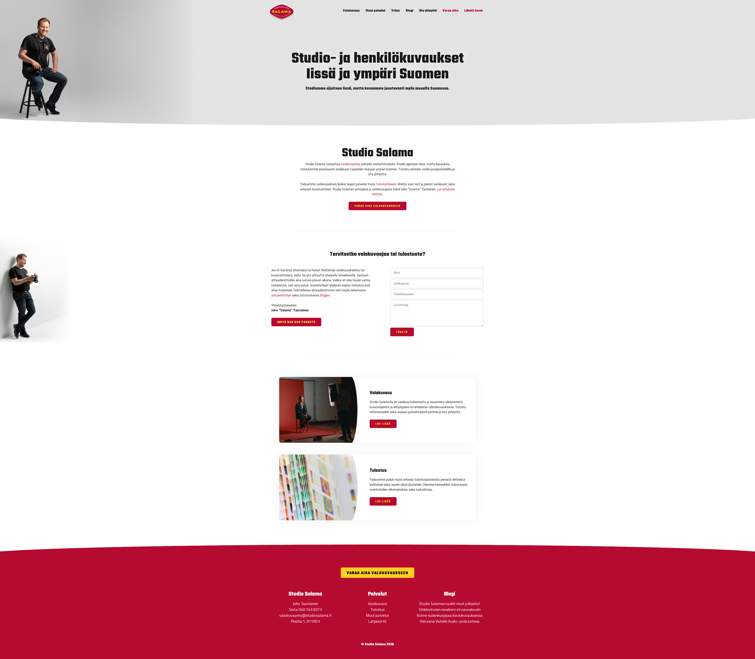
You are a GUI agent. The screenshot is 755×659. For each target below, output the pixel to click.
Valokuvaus (351, 10)
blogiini (325, 295)
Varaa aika (450, 10)
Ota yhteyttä (428, 10)
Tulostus (377, 609)
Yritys (395, 10)
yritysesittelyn (281, 295)
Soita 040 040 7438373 (296, 322)
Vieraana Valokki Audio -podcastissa (450, 621)
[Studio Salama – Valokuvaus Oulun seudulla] (281, 11)
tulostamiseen (386, 184)
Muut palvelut (375, 10)
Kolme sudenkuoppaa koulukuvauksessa (449, 615)
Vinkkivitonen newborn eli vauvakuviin (450, 609)
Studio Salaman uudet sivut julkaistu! (449, 603)
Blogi (409, 10)
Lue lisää (383, 424)
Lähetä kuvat (473, 10)
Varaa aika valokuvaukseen (377, 206)
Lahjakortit (377, 621)
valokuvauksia (351, 164)
